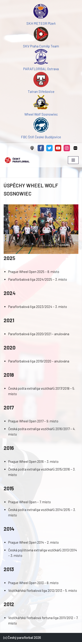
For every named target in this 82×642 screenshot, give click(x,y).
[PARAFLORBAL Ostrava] (41, 57)
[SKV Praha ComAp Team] (41, 34)
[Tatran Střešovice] (41, 80)
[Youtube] (58, 148)
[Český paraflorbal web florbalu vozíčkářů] (17, 160)
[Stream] (32, 148)
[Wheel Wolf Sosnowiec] (41, 103)
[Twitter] (49, 148)
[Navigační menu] (73, 160)
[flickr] (75, 148)
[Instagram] (67, 148)
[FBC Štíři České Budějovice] (41, 125)
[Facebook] (41, 148)
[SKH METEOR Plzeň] (41, 12)
